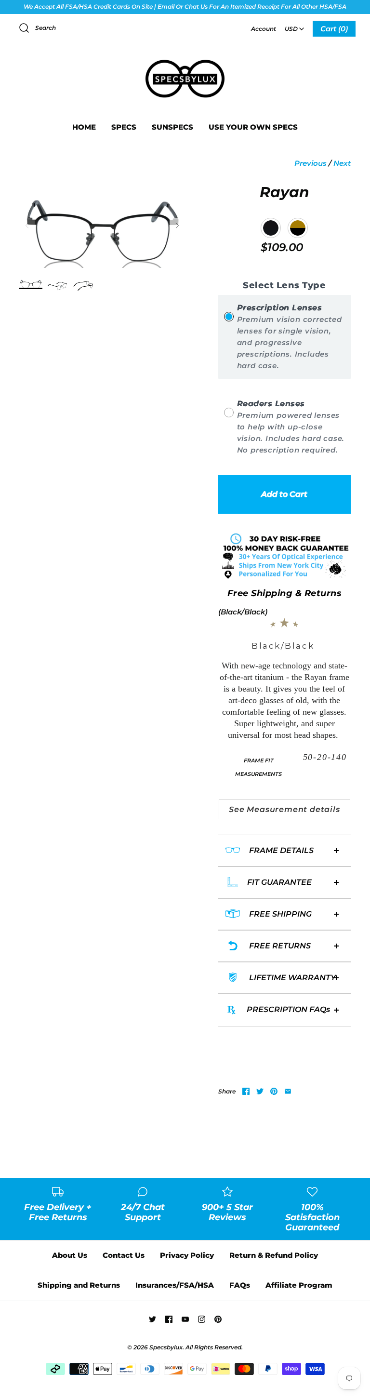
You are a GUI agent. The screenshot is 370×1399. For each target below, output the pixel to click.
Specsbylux (166, 1347)
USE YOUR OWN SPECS (253, 127)
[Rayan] (30, 283)
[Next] (177, 225)
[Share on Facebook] (246, 1091)
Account (263, 28)
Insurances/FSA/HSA (174, 1285)
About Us (69, 1255)
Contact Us (124, 1255)
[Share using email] (287, 1091)
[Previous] (27, 225)
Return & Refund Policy (273, 1255)
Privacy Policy (187, 1255)
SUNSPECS (172, 127)
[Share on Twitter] (260, 1091)
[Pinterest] (218, 1319)
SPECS (123, 127)
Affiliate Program (298, 1285)
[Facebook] (168, 1319)
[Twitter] (152, 1319)
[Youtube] (185, 1319)
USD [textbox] (295, 25)
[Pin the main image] (274, 1091)
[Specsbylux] (185, 60)
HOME (84, 127)
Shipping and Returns (79, 1285)
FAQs (239, 1285)
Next (342, 163)
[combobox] (294, 25)
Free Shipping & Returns (284, 593)
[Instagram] (201, 1319)
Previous (310, 163)
